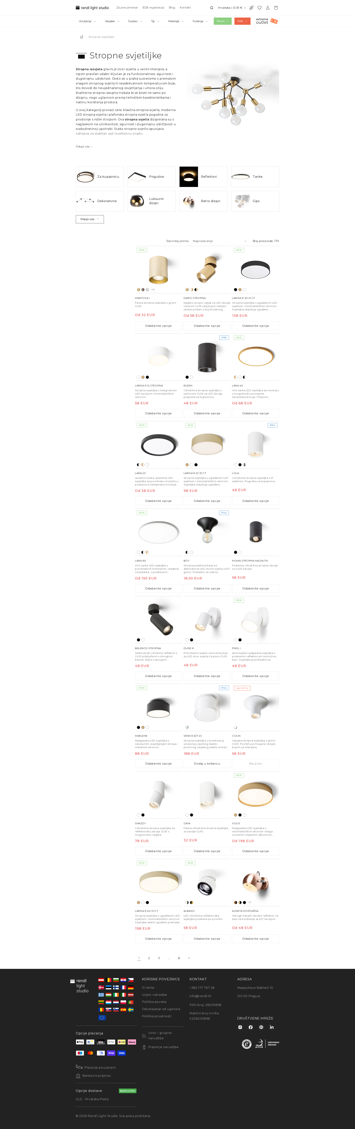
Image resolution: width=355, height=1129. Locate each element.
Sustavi (133, 21)
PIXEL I (236, 648)
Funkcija (198, 21)
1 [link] (139, 958)
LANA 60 (140, 560)
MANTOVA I (142, 297)
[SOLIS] (255, 794)
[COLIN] (255, 707)
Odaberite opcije (158, 325)
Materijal (173, 21)
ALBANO (189, 910)
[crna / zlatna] (191, 902)
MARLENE (141, 735)
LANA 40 (237, 385)
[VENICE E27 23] (207, 707)
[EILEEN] (207, 357)
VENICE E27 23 (193, 735)
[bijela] (244, 289)
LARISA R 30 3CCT (243, 297)
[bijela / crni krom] (187, 902)
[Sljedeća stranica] (189, 958)
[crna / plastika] (244, 377)
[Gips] (235, 727)
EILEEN (188, 385)
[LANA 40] (255, 357)
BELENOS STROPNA (148, 648)
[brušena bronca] (143, 289)
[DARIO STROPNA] (207, 269)
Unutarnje (85, 21)
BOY (187, 560)
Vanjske (110, 21)
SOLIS (236, 823)
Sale (240, 21)
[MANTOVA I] (158, 269)
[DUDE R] (207, 619)
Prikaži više (87, 219)
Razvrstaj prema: (177, 241)
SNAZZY (140, 823)
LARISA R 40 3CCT (146, 910)
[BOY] (207, 532)
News (220, 21)
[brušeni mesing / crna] (240, 902)
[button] (212, 8)
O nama (148, 987)
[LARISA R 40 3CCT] (158, 882)
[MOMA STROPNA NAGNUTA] (255, 532)
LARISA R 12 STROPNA (149, 385)
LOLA (235, 472)
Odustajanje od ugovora (161, 1009)
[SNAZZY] (158, 794)
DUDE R (189, 648)
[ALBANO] (207, 882)
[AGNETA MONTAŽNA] (255, 882)
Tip (153, 21)
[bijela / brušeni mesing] (191, 289)
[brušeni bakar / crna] (235, 902)
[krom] (244, 464)
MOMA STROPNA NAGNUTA (250, 560)
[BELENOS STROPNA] (158, 619)
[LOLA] (255, 444)
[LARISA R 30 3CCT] (255, 269)
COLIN (236, 735)
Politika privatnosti (156, 1016)
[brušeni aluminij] (147, 289)
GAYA (187, 823)
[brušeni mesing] (138, 289)
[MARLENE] (158, 707)
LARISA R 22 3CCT (195, 472)
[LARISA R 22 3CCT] (207, 444)
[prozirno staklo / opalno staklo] (187, 727)
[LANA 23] (158, 444)
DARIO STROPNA (195, 297)
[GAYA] (207, 794)
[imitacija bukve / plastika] (235, 377)
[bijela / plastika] (240, 377)
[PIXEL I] (255, 619)
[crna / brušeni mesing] (196, 289)
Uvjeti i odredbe (154, 995)
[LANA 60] (158, 532)
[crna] (235, 289)
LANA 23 (140, 472)
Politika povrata (154, 1002)
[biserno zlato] (240, 289)
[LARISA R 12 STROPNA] (158, 357)
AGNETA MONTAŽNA (245, 910)
